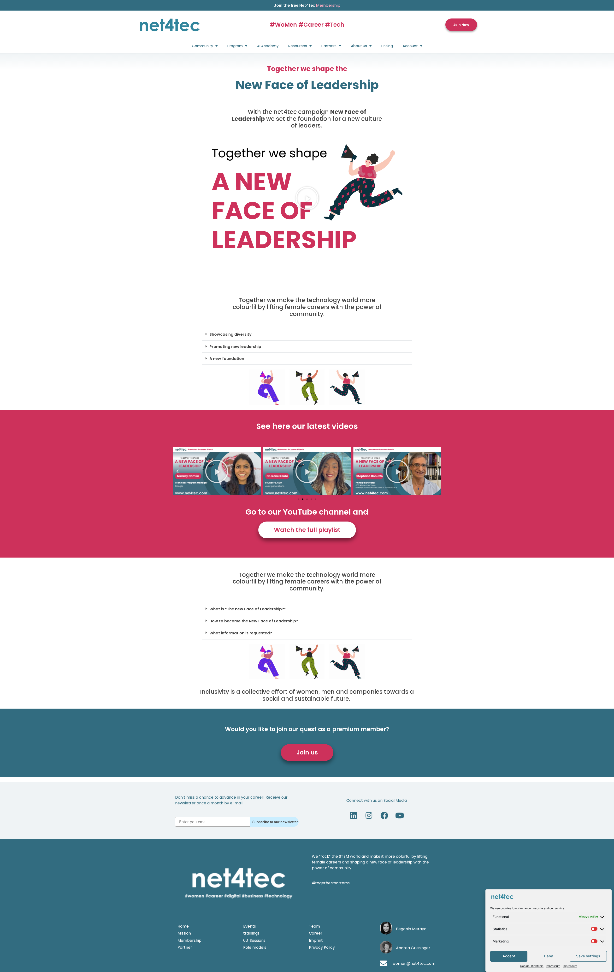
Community (202, 45)
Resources (297, 45)
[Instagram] (369, 815)
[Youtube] (399, 815)
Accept (508, 956)
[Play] (217, 471)
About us (359, 45)
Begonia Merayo (411, 929)
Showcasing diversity (230, 334)
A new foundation (226, 358)
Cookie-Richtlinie (531, 966)
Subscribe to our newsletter (275, 822)
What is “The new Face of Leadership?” (247, 609)
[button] (461, 24)
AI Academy (267, 45)
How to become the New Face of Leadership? (253, 621)
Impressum (553, 966)
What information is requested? (240, 633)
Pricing (387, 45)
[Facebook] (384, 815)
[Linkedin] (353, 815)
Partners (329, 45)
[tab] (307, 334)
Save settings (588, 956)
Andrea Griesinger (413, 948)
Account (410, 45)
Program (235, 45)
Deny (548, 956)
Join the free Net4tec (307, 5)
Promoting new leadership (235, 346)
